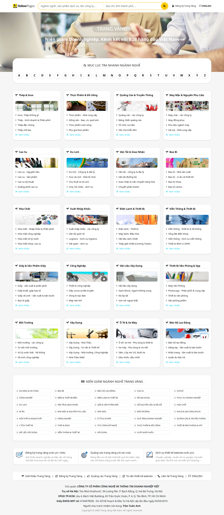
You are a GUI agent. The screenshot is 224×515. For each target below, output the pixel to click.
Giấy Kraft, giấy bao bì (29, 290)
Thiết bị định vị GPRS (179, 243)
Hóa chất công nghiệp (29, 233)
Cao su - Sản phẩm (27, 176)
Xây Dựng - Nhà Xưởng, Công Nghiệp (88, 352)
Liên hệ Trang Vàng (172, 476)
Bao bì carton (175, 186)
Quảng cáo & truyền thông (136, 95)
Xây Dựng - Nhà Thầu (80, 342)
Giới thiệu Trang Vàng (37, 476)
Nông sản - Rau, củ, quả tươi (84, 120)
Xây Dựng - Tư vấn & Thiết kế (84, 347)
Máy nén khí (75, 300)
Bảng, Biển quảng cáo (130, 120)
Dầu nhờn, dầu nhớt (129, 357)
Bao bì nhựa (174, 181)
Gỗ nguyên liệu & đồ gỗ (149, 404)
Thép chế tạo (24, 129)
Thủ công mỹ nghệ (107, 425)
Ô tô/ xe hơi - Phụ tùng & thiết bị (136, 342)
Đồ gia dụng (143, 397)
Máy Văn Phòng (176, 285)
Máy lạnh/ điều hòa (129, 233)
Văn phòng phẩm (177, 300)
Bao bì (173, 152)
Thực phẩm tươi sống (80, 124)
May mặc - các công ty (180, 115)
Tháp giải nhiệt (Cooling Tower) (135, 243)
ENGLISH (206, 5)
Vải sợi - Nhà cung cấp (179, 129)
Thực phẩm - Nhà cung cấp (83, 115)
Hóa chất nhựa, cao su (29, 243)
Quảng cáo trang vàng (111, 452)
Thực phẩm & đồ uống (84, 95)
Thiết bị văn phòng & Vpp (184, 265)
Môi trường (26, 322)
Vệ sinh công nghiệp (28, 357)
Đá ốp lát (123, 295)
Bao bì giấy (23, 300)
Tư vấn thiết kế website (139, 476)
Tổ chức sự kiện (127, 124)
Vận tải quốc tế (76, 233)
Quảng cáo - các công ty (131, 115)
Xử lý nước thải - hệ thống (31, 352)
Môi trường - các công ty (30, 342)
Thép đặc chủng (26, 124)
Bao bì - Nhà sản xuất (179, 171)
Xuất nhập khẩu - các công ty (84, 228)
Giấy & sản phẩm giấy (32, 265)
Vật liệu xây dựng (131, 265)
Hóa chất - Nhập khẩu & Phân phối (36, 228)
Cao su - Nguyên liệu (28, 171)
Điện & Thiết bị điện (67, 397)
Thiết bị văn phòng (178, 295)
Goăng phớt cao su (28, 186)
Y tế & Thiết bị (26, 425)
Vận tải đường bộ (128, 176)
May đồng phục (176, 120)
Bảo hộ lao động (179, 322)
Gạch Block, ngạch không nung (135, 290)
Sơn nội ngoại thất (128, 300)
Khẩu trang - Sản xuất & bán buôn (186, 352)
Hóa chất (24, 208)
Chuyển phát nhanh (129, 186)
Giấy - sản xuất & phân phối (32, 285)
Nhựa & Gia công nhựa (189, 411)
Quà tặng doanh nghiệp (149, 418)
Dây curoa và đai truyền (81, 290)
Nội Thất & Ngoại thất (30, 418)
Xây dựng (76, 322)
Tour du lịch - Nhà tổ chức (82, 176)
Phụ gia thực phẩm (79, 129)
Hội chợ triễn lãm (128, 129)
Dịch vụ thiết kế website (175, 452)
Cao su (23, 152)
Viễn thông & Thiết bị (182, 208)
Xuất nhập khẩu (80, 208)
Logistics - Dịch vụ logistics (83, 238)
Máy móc (101, 411)
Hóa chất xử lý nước (28, 238)
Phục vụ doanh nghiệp (189, 397)
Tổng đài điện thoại (178, 233)
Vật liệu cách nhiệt (128, 238)
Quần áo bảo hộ (176, 357)
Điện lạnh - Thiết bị (128, 228)
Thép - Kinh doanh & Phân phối (34, 120)
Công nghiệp (78, 265)
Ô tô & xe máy (128, 322)
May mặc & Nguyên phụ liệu (186, 95)
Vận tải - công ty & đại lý (131, 171)
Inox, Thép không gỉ (28, 115)
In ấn (22, 411)
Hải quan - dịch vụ (78, 243)
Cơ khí (180, 390)
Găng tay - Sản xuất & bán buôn (185, 347)
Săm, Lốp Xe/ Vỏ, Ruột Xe (132, 352)
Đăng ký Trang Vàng (185, 5)
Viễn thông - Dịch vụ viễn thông (184, 238)
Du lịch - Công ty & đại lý (82, 171)
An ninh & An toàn (29, 390)
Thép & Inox (26, 95)
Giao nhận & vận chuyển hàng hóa (137, 181)
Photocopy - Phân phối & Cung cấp (186, 290)
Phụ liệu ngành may (178, 124)
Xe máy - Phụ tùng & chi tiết (133, 347)
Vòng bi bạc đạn (77, 295)
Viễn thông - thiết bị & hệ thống (184, 228)
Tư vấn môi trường (27, 347)
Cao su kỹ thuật (26, 181)
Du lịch (74, 152)
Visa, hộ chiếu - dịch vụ (81, 186)
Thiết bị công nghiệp (79, 285)
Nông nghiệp (64, 418)
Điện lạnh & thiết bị (132, 208)
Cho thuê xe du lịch (79, 181)
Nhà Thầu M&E (77, 357)
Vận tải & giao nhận (132, 152)
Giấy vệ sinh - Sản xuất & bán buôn (36, 295)
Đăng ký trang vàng (45, 452)
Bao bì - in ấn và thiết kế (181, 176)
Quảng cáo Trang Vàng (104, 476)
